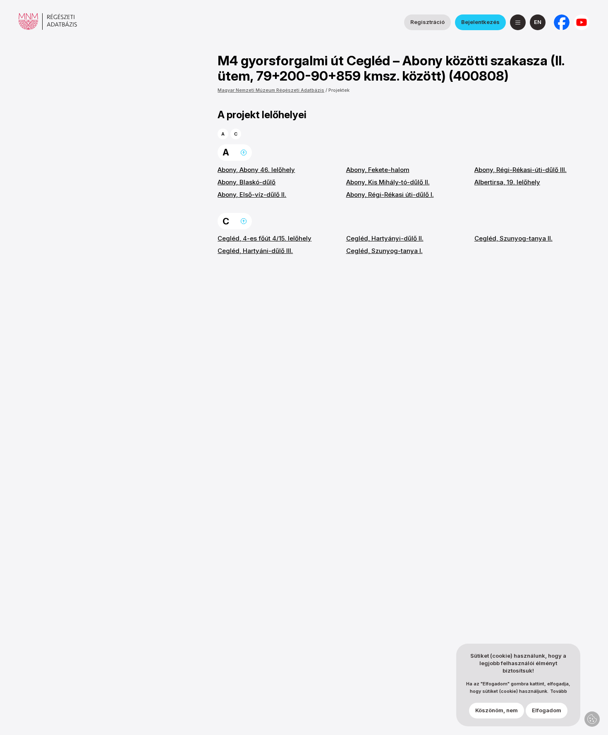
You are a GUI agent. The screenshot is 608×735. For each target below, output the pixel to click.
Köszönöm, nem (496, 710)
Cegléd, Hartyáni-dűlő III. (255, 251)
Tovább (558, 691)
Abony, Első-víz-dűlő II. (252, 194)
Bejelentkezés (480, 22)
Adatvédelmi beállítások (592, 719)
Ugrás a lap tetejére (243, 152)
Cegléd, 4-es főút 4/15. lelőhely (264, 238)
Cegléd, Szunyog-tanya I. (384, 251)
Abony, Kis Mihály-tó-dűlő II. (388, 182)
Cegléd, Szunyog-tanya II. (513, 238)
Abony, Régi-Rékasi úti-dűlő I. (390, 194)
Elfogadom (546, 710)
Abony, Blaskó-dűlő (246, 182)
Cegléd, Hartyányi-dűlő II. (385, 238)
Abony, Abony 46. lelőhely (256, 170)
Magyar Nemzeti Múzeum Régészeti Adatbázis (271, 90)
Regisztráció (427, 22)
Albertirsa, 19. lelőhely (507, 182)
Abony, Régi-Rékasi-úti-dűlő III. (520, 170)
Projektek (338, 90)
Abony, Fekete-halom (377, 170)
